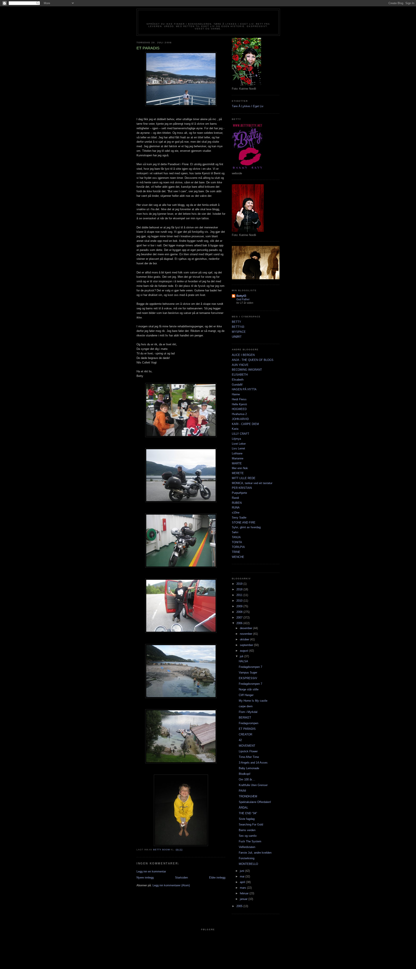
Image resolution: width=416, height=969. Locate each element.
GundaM (237, 384)
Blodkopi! (244, 773)
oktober (245, 639)
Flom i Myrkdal (248, 712)
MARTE (237, 463)
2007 (239, 617)
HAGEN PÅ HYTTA (244, 389)
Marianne (237, 458)
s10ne (235, 512)
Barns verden (247, 830)
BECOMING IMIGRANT (247, 369)
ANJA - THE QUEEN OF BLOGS (252, 360)
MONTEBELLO (248, 864)
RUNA (236, 507)
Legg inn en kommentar (151, 871)
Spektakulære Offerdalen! (255, 802)
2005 (239, 906)
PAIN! (242, 790)
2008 (239, 612)
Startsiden (181, 877)
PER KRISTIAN (242, 487)
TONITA (237, 542)
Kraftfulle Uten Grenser (253, 785)
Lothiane (237, 453)
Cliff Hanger (246, 695)
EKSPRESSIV (248, 678)
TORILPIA (238, 547)
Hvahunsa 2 (239, 414)
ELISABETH (240, 374)
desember (246, 628)
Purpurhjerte (239, 492)
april (243, 882)
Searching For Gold (251, 824)
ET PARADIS (247, 728)
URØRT (237, 336)
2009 (239, 606)
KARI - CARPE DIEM (245, 424)
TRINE (236, 552)
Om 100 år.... (247, 779)
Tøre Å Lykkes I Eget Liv (247, 106)
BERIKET (245, 717)
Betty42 (208, 18)
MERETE (238, 473)
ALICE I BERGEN (243, 355)
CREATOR (245, 734)
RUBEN (237, 502)
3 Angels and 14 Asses (253, 762)
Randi (235, 497)
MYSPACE (239, 331)
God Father (243, 299)
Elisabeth (238, 379)
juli (242, 656)
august (244, 650)
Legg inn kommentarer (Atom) (171, 885)
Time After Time (249, 757)
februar (244, 893)
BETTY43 (238, 326)
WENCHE (238, 557)
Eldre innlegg (217, 877)
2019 (239, 583)
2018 (239, 589)
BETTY (236, 321)
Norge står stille (248, 689)
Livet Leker (239, 443)
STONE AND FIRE (243, 522)
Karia (235, 428)
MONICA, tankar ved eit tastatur (252, 483)
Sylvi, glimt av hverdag (246, 527)
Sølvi (235, 532)
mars (243, 887)
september (247, 645)
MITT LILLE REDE (243, 478)
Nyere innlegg (145, 877)
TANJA (236, 537)
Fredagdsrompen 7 (250, 667)
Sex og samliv (248, 835)
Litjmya (236, 438)
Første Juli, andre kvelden (255, 852)
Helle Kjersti (239, 404)
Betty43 (241, 295)
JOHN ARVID (240, 419)
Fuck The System (250, 841)
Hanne (236, 394)
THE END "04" (248, 813)
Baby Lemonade (249, 768)
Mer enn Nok (240, 468)
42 (240, 740)
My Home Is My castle (253, 700)
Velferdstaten (247, 847)
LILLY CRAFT (240, 433)
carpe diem (246, 706)
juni (242, 870)
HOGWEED (239, 409)
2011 (239, 595)
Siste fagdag (247, 818)
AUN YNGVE (240, 365)
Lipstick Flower (248, 751)
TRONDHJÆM (248, 796)
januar (244, 899)
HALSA (243, 661)
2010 (239, 600)
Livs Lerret (238, 448)
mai (242, 876)
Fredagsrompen (248, 723)
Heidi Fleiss (239, 399)
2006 (239, 623)
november (246, 633)
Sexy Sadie (239, 517)
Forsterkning (246, 858)
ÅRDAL (243, 807)
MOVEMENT (247, 745)
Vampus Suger (248, 672)
